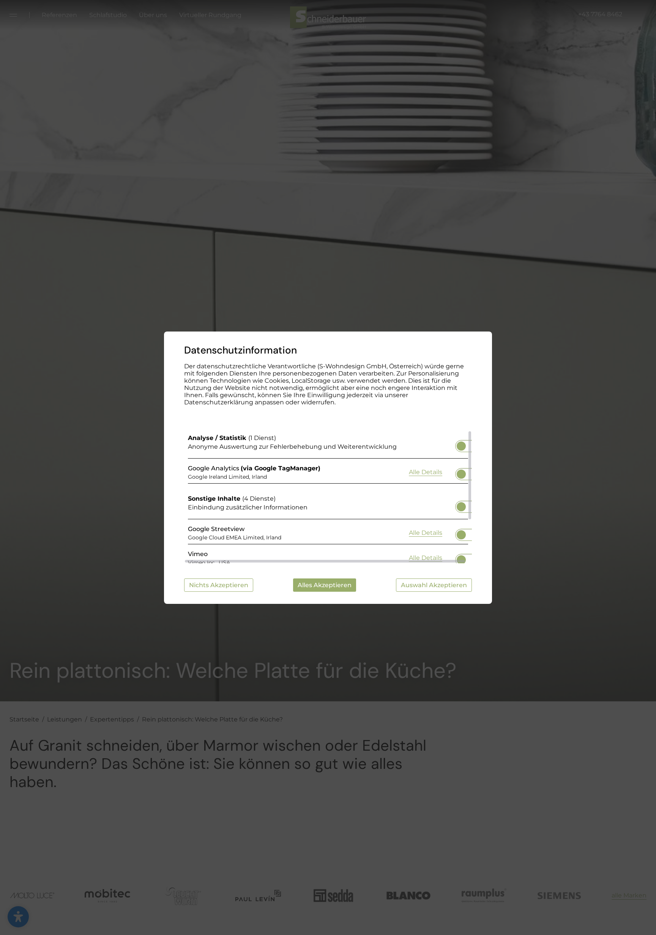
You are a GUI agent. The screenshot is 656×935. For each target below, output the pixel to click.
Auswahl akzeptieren (434, 585)
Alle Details (425, 472)
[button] (461, 446)
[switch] (461, 443)
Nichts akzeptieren (218, 585)
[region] (328, 497)
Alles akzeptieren (325, 585)
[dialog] (328, 468)
